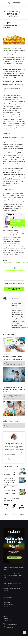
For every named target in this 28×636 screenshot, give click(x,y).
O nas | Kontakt (7, 602)
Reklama (5, 616)
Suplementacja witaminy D (10, 48)
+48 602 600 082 (9, 627)
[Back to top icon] (24, 632)
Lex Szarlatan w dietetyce (11, 421)
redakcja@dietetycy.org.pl (11, 624)
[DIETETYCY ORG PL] (14, 2)
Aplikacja (6, 618)
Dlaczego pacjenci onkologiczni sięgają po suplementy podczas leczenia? (14, 389)
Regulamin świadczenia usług (10, 600)
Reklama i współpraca (8, 604)
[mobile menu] (26, 3)
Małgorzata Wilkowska (14, 23)
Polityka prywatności (8, 597)
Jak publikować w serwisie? (9, 607)
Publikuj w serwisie (8, 614)
